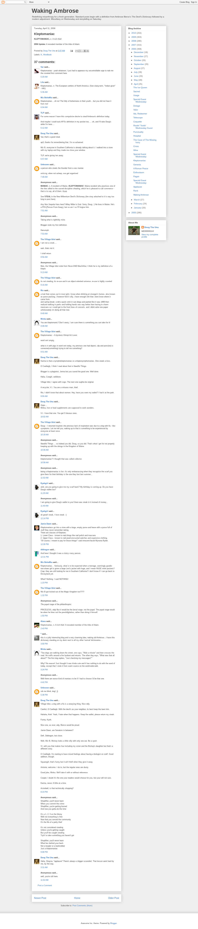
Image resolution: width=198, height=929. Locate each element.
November (139, 56)
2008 (134, 41)
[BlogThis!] (79, 50)
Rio (42, 290)
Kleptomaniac (139, 160)
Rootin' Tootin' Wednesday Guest (142, 126)
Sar (42, 67)
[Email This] (76, 50)
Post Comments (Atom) (82, 905)
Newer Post (40, 898)
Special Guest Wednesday (139, 100)
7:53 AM (44, 234)
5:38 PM (44, 695)
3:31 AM (44, 867)
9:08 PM (44, 852)
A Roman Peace (140, 168)
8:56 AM (44, 257)
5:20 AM (44, 77)
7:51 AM (44, 211)
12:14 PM (45, 518)
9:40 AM (44, 313)
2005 (134, 212)
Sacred (136, 91)
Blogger (113, 923)
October (138, 60)
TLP (42, 113)
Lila (42, 82)
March (137, 200)
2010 (134, 33)
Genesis (137, 164)
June (136, 76)
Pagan (136, 176)
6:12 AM (44, 128)
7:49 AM (44, 177)
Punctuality (138, 132)
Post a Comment (45, 885)
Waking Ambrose (55, 11)
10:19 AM (45, 435)
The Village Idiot (48, 239)
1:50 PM (44, 616)
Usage (136, 95)
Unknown (45, 164)
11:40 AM (44, 506)
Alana (43, 621)
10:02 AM (45, 417)
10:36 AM (45, 450)
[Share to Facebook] (84, 50)
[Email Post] (71, 51)
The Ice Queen (140, 87)
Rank (135, 191)
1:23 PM (44, 583)
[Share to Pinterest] (87, 50)
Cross (136, 146)
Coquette (137, 121)
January (138, 207)
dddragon (45, 550)
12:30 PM (45, 544)
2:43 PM (44, 628)
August (137, 68)
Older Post (113, 898)
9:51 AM (44, 352)
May (136, 80)
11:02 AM (44, 478)
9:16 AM (44, 285)
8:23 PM (44, 792)
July (136, 72)
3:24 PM (44, 670)
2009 (134, 37)
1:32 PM (44, 595)
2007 (134, 45)
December (139, 52)
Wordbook (47, 55)
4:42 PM (44, 682)
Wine (135, 150)
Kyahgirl (44, 483)
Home (77, 898)
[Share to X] (82, 50)
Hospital (137, 136)
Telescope (138, 117)
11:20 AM (44, 493)
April (136, 84)
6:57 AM (44, 159)
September (139, 64)
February (138, 203)
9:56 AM (44, 396)
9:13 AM (44, 272)
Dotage (136, 106)
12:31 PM (45, 557)
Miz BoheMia (46, 97)
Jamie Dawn (46, 524)
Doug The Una (47, 133)
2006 (134, 49)
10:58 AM (45, 462)
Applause (137, 187)
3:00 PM (44, 644)
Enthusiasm (138, 172)
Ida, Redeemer (140, 113)
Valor (135, 110)
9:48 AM (44, 326)
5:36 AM (44, 92)
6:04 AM (44, 107)
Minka (43, 319)
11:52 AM (44, 880)
